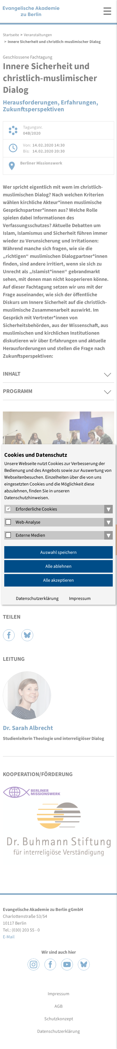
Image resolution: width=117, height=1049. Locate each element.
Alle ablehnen (58, 566)
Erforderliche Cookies (36, 509)
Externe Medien (30, 535)
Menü (107, 11)
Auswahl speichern (58, 552)
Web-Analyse (28, 522)
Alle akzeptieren (58, 580)
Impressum (80, 598)
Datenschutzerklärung (37, 598)
